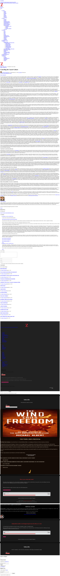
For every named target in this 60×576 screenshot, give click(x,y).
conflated (55, 91)
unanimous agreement (46, 168)
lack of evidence (38, 141)
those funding (14, 178)
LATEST (3, 10)
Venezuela (5, 38)
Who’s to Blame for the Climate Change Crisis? (7, 316)
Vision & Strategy (6, 25)
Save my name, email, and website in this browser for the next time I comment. (12, 263)
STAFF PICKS (4, 55)
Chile (4, 33)
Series (5, 14)
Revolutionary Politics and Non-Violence (6, 299)
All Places (5, 39)
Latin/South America (7, 36)
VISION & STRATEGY (5, 54)
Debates (5, 15)
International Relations (7, 22)
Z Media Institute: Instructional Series (9, 42)
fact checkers (8, 154)
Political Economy (8, 44)
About (1, 360)
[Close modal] (0, 558)
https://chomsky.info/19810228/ (6, 238)
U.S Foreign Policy (8, 47)
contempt (47, 125)
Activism (5, 19)
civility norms (8, 82)
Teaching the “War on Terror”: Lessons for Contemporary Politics (10, 282)
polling (55, 130)
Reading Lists (6, 50)
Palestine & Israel (6, 35)
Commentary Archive (7, 52)
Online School (6, 41)
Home (1, 66)
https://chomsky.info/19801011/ (6, 239)
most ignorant (37, 175)
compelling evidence (17, 127)
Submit (10, 391)
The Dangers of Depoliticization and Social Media (7, 278)
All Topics (5, 29)
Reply (3, 242)
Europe (5, 34)
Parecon (7, 27)
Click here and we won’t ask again (28, 500)
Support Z (5, 59)
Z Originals (5, 17)
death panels (17, 150)
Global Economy (8, 45)
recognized (1, 171)
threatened (39, 76)
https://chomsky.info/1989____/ (6, 241)
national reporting (6, 170)
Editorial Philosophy (7, 58)
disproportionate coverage (24, 126)
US (6, 67)
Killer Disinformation (3, 268)
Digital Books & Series (7, 49)
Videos (5, 12)
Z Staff (5, 56)
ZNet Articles (5, 66)
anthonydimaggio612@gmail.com (33, 195)
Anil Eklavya (4, 216)
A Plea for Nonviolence (3, 306)
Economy (5, 20)
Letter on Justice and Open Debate (31, 78)
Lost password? (2, 566)
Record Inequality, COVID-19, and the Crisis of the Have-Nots (9, 275)
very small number (45, 126)
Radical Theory (8, 43)
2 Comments (20, 72)
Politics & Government (7, 23)
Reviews (5, 16)
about (12, 191)
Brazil (5, 32)
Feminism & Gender (7, 21)
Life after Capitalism (8, 28)
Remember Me (3, 565)
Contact (5, 60)
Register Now (7, 561)
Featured (5, 13)
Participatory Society (8, 26)
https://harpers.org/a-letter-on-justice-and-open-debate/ (9, 219)
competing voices (26, 82)
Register (14, 573)
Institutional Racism (8, 46)
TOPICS (3, 18)
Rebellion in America (14, 195)
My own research (45, 157)
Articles (5, 11)
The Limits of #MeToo (3, 292)
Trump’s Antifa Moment (4, 302)
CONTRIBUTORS (5, 40)
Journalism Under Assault (4, 309)
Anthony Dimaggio (5, 72)
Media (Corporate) (2, 67)
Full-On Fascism (2, 285)
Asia (4, 31)
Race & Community (6, 24)
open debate (20, 82)
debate (16, 169)
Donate (1, 6)
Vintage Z (5, 53)
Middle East (5, 37)
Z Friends (5, 57)
